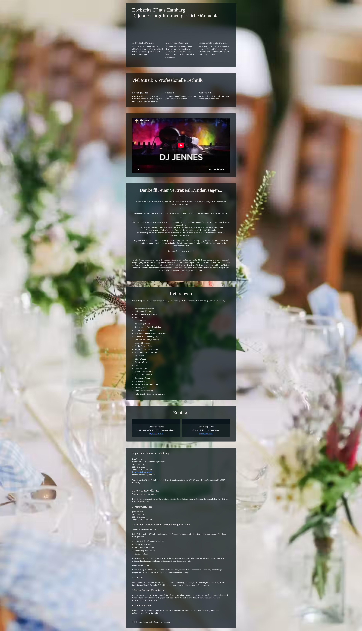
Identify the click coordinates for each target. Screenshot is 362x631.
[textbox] (181, 315)
